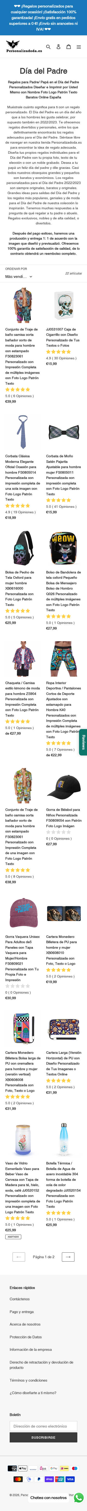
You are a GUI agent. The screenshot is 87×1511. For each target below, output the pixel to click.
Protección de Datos (26, 1337)
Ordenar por (16, 269)
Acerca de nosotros (25, 1324)
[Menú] (79, 46)
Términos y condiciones (28, 1380)
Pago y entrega (22, 1312)
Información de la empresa (31, 1349)
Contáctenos (20, 1299)
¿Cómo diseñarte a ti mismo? (33, 1393)
